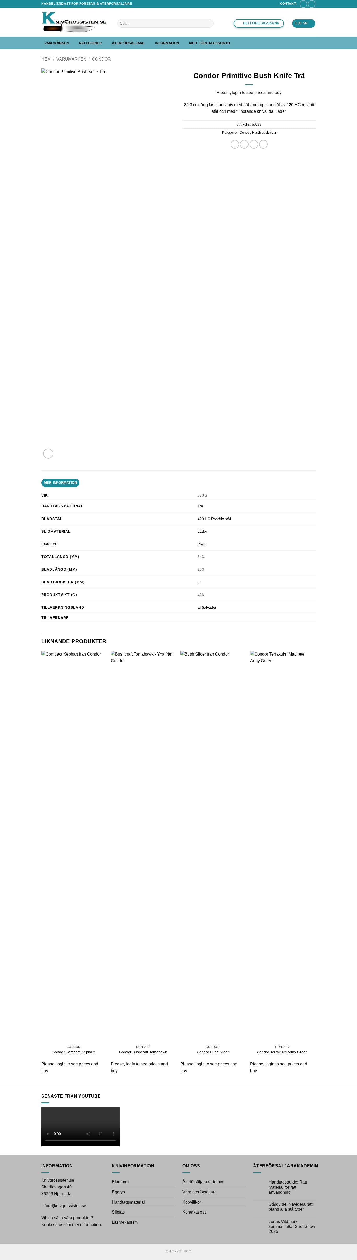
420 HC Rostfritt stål (214, 519)
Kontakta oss (194, 1212)
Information (167, 43)
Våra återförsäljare (199, 1192)
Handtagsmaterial (128, 1202)
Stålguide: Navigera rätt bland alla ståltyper (290, 1206)
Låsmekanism (125, 1222)
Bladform (120, 1182)
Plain (202, 544)
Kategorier (90, 43)
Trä (200, 506)
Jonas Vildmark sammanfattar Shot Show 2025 (292, 1226)
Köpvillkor (191, 1202)
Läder (202, 531)
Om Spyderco (178, 1251)
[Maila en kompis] (254, 144)
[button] (303, 23)
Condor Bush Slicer (213, 1052)
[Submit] (208, 23)
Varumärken (56, 43)
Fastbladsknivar (264, 132)
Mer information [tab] (60, 483)
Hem (46, 59)
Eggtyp (118, 1192)
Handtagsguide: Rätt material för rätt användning (288, 1187)
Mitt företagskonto (209, 43)
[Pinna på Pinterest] (263, 144)
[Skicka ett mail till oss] (303, 4)
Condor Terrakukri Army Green (282, 1052)
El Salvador (207, 607)
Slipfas (118, 1212)
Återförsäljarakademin (202, 1182)
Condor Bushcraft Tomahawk (143, 1052)
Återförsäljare (128, 43)
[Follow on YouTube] (311, 4)
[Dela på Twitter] (244, 144)
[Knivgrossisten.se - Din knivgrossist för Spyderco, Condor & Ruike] (75, 22)
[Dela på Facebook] (235, 144)
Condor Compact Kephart (73, 1052)
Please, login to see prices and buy (249, 92)
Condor (101, 59)
